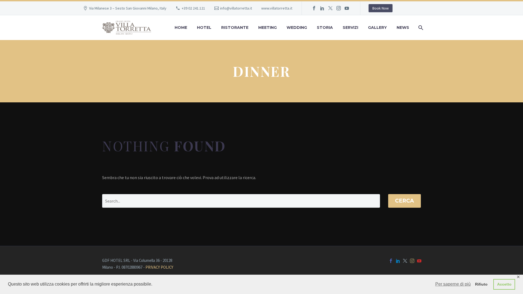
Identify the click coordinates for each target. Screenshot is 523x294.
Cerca (404, 201)
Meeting (267, 27)
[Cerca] (420, 27)
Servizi (350, 27)
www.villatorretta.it (276, 8)
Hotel (204, 27)
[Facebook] (314, 8)
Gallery (377, 27)
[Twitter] (330, 8)
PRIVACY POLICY (159, 267)
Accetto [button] (504, 284)
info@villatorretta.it (236, 8)
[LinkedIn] (322, 8)
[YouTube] (347, 8)
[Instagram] (339, 8)
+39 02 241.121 (193, 8)
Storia (325, 27)
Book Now (380, 8)
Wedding (297, 27)
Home (181, 27)
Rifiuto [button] (481, 284)
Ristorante (234, 27)
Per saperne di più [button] (453, 284)
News (403, 27)
